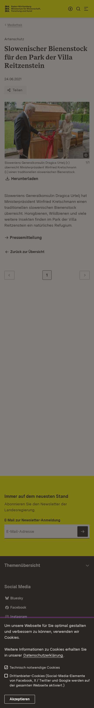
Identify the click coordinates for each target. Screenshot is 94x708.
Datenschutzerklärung (43, 655)
